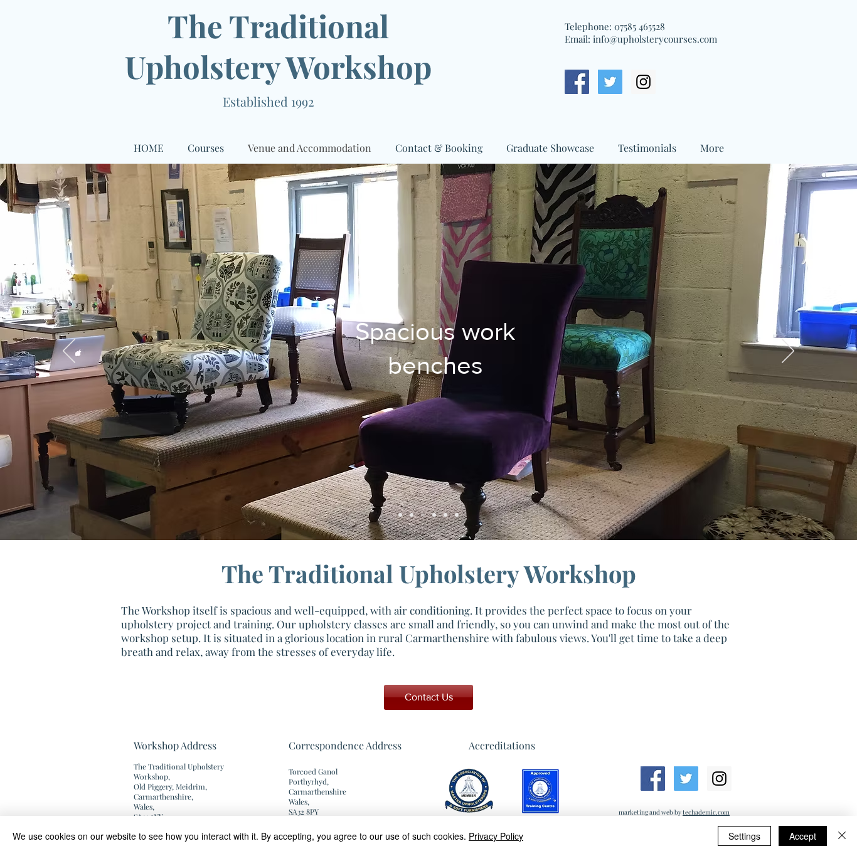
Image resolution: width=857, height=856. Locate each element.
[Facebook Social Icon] (577, 82)
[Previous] (69, 352)
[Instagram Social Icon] (643, 82)
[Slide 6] (457, 515)
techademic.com (706, 812)
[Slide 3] (423, 515)
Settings (744, 836)
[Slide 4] (434, 515)
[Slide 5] (445, 515)
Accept (802, 836)
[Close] (841, 836)
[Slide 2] (411, 515)
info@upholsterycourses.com (655, 39)
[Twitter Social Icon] (610, 82)
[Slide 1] (400, 515)
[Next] (788, 352)
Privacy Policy (496, 836)
